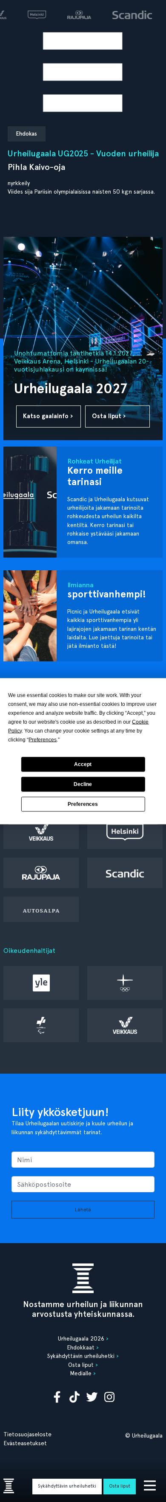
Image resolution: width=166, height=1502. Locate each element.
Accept (83, 764)
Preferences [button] (43, 739)
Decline (83, 784)
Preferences (83, 804)
